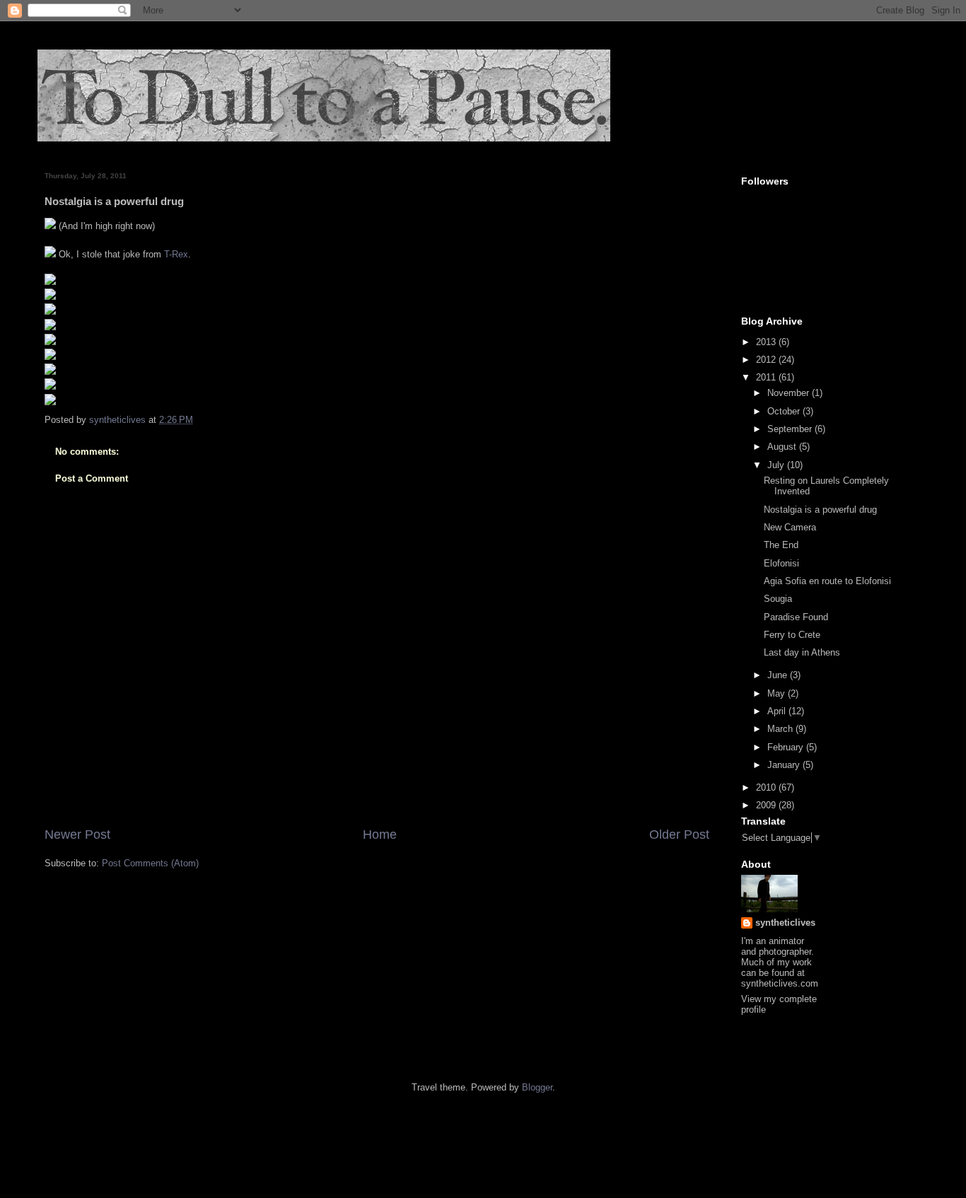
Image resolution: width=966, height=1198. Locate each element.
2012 (767, 359)
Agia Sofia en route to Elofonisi (827, 581)
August (783, 446)
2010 (767, 787)
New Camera (790, 527)
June (778, 675)
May (777, 693)
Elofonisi (781, 563)
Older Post (679, 834)
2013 (767, 342)
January (785, 765)
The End (781, 545)
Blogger (537, 1087)
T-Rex (176, 254)
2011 (767, 377)
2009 (767, 805)
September (791, 429)
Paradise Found (796, 617)
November (789, 393)
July (777, 465)
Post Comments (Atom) (150, 863)
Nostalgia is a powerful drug (820, 509)
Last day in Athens (802, 652)
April (777, 711)
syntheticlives (785, 922)
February (786, 747)
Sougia (778, 598)
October (785, 411)
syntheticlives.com (779, 983)
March (781, 728)
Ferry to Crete (792, 634)
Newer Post (77, 834)
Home (380, 834)
